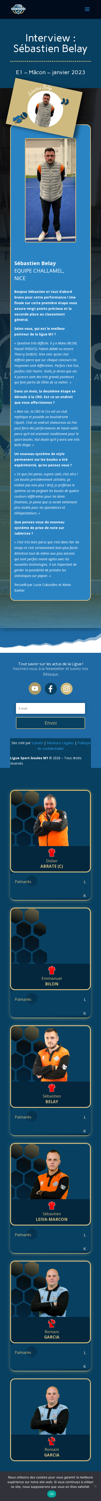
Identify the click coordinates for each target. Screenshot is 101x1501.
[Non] (95, 1486)
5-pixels (37, 743)
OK (52, 1494)
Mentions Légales (60, 743)
